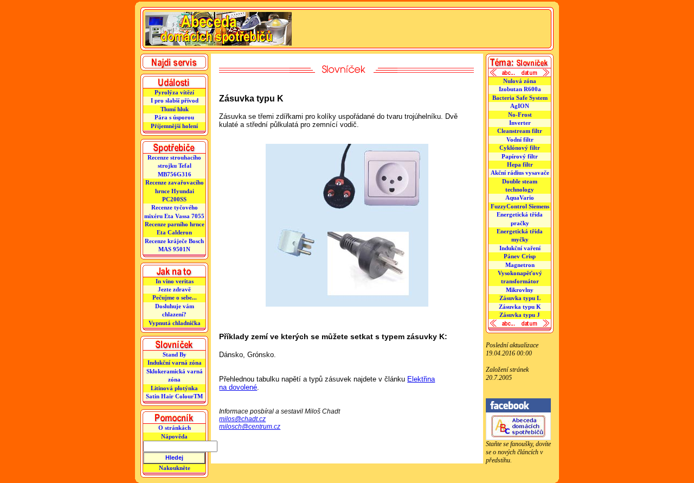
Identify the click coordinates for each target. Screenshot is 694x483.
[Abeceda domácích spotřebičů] (518, 438)
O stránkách (174, 427)
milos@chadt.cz (242, 419)
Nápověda (174, 436)
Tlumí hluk (174, 109)
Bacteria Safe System (520, 97)
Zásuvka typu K (520, 306)
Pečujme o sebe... (174, 297)
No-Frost (520, 114)
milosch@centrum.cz (249, 426)
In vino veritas (175, 281)
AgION (519, 106)
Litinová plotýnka (174, 388)
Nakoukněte (174, 468)
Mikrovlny (520, 290)
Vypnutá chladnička (175, 323)
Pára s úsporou (174, 117)
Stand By (175, 354)
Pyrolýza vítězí (174, 92)
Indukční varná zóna (174, 362)
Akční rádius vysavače (520, 172)
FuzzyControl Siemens (520, 206)
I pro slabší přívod (174, 100)
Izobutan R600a (520, 89)
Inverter (520, 122)
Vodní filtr (520, 139)
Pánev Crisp (520, 256)
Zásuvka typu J (519, 315)
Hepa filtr (520, 164)
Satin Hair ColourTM (174, 396)
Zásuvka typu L (520, 298)
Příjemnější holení (174, 126)
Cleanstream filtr (519, 131)
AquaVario (519, 197)
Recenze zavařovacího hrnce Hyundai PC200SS (174, 190)
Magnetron (520, 265)
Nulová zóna (519, 81)
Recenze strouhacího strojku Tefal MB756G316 (174, 165)
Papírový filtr (520, 156)
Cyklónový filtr (519, 147)
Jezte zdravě (174, 289)
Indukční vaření (520, 248)
